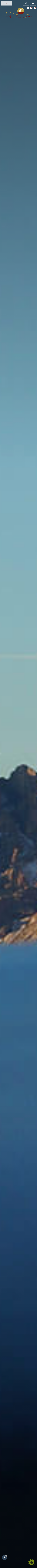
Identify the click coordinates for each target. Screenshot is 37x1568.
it (27, 7)
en (31, 7)
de (35, 7)
